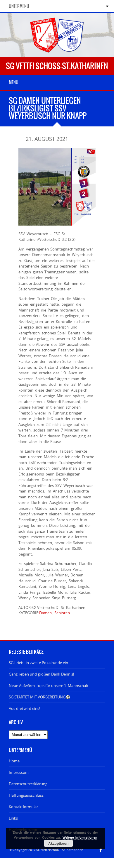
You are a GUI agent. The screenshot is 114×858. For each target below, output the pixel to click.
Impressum (19, 772)
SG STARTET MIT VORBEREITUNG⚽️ (39, 697)
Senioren (62, 612)
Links (13, 818)
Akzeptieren (58, 843)
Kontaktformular (23, 806)
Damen (45, 612)
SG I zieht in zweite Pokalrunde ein (38, 662)
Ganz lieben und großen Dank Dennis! (41, 674)
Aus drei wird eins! (24, 708)
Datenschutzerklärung (28, 783)
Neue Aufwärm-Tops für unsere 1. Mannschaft (49, 685)
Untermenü (19, 6)
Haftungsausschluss (26, 795)
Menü (13, 82)
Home (14, 761)
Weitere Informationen (80, 837)
